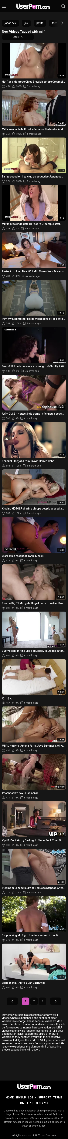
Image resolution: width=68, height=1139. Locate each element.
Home (10, 1097)
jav (26, 23)
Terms (57, 1097)
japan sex (10, 23)
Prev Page (12, 1001)
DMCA (24, 1103)
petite (39, 23)
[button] (59, 23)
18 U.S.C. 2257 (39, 1103)
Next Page (55, 1001)
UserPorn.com (48, 1135)
